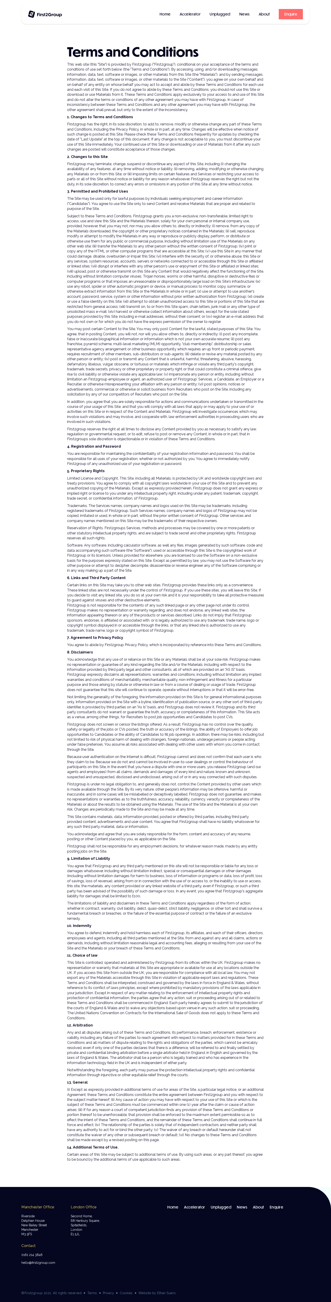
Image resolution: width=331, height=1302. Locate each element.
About (264, 14)
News (244, 14)
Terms (92, 1293)
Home (165, 14)
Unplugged (220, 14)
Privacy (108, 1293)
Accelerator (190, 14)
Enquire (276, 1207)
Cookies (126, 1293)
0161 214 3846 (32, 1255)
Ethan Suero (166, 1293)
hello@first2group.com (38, 1262)
